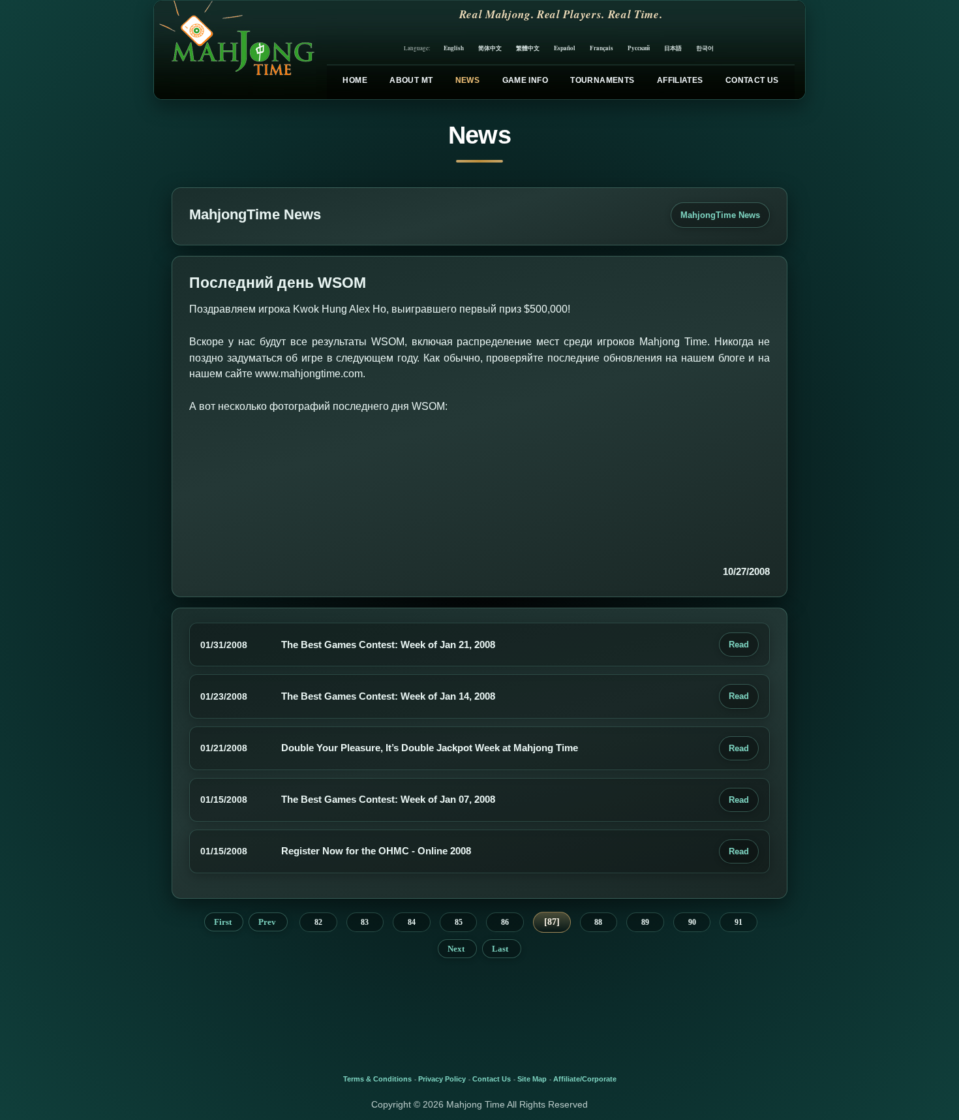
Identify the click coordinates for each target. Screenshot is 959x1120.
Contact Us (752, 80)
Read (739, 644)
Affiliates (680, 80)
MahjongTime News (720, 215)
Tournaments (602, 80)
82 (318, 922)
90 (692, 922)
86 (505, 922)
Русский (639, 48)
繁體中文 (528, 48)
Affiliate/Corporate (584, 1079)
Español (564, 48)
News (467, 80)
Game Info (525, 80)
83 (365, 922)
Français (601, 48)
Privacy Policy (442, 1079)
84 (412, 922)
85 (459, 922)
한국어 (705, 48)
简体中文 (490, 48)
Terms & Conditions (377, 1079)
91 (738, 922)
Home (354, 80)
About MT (411, 80)
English (454, 48)
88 (598, 922)
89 (645, 922)
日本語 (673, 48)
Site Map (532, 1079)
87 (551, 922)
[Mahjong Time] (235, 50)
